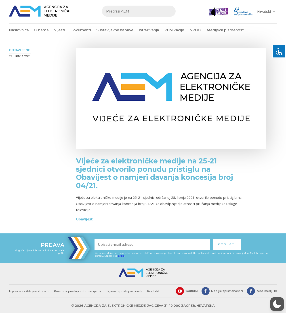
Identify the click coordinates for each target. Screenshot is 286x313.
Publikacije (174, 30)
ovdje (121, 255)
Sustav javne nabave (114, 30)
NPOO (195, 30)
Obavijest (84, 219)
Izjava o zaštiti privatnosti (28, 291)
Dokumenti (80, 30)
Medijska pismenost (225, 30)
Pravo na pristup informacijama (77, 291)
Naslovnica (19, 30)
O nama (41, 30)
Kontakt (153, 291)
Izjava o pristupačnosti (124, 291)
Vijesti (59, 30)
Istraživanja (149, 30)
